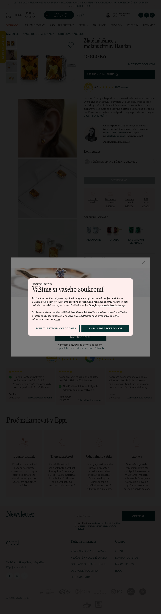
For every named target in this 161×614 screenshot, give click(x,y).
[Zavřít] (143, 262)
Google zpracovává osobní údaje (107, 305)
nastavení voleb (73, 315)
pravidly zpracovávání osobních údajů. (80, 348)
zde (58, 319)
